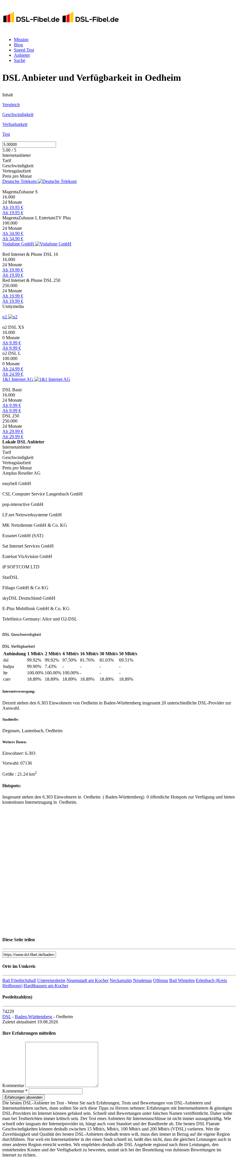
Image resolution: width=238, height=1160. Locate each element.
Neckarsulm (121, 980)
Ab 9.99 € (11, 342)
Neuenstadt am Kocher (87, 980)
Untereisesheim (51, 980)
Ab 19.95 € (12, 207)
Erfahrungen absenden (23, 1097)
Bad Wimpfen (182, 980)
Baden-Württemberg (33, 1016)
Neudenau (142, 980)
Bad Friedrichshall (19, 980)
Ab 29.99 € (12, 431)
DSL (6, 1016)
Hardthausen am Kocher (46, 985)
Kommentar (13, 1085)
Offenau (160, 980)
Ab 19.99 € (12, 269)
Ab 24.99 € (12, 368)
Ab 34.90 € (12, 233)
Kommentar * (15, 1091)
